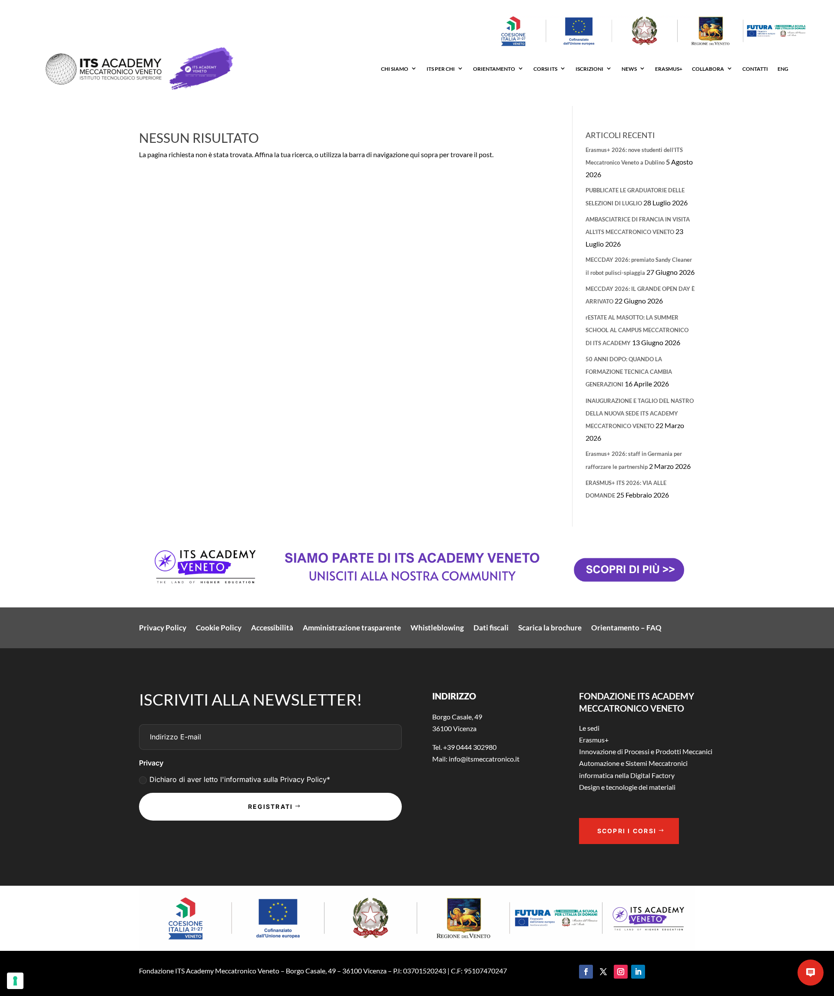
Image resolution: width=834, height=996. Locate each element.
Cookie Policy (219, 628)
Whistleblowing (437, 628)
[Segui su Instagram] (621, 972)
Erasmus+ (594, 739)
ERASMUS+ (668, 69)
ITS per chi (441, 69)
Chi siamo (394, 69)
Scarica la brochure (550, 628)
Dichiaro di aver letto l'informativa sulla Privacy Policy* (239, 779)
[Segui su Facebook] (586, 972)
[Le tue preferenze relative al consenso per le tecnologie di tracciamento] (15, 981)
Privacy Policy (162, 628)
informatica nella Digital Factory (627, 775)
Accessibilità (272, 628)
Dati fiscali (491, 628)
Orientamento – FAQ (626, 628)
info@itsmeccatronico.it (483, 759)
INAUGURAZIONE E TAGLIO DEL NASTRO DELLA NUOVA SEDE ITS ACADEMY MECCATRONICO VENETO (640, 413)
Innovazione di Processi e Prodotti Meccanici (645, 751)
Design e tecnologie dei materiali (627, 787)
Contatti (755, 69)
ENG (783, 69)
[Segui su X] (603, 972)
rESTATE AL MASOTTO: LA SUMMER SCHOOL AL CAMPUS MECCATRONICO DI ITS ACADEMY (637, 330)
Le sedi (589, 728)
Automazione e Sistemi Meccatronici (633, 763)
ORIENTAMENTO (494, 69)
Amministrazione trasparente (352, 628)
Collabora (708, 69)
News (629, 69)
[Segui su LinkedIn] (638, 972)
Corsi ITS (545, 69)
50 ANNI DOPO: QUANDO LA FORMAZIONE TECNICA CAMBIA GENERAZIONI (629, 372)
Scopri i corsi (626, 830)
